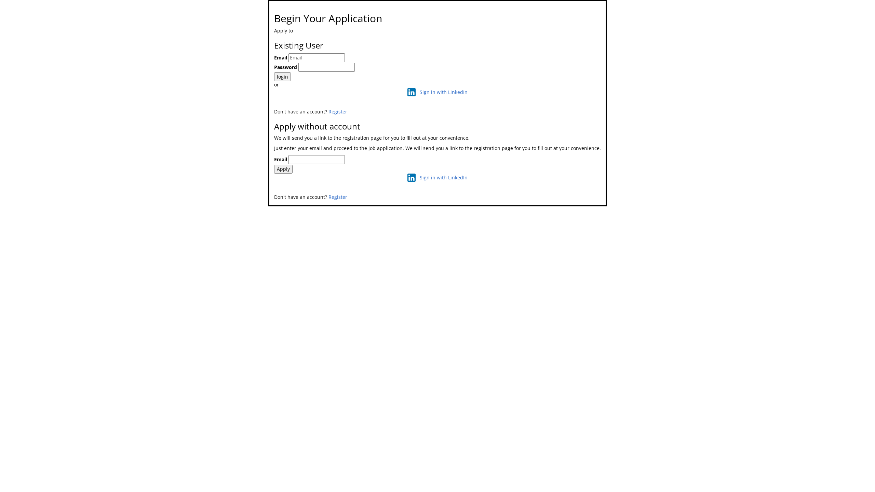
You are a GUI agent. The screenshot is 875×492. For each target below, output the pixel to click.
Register (337, 111)
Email (280, 57)
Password (285, 67)
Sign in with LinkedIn (444, 92)
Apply (283, 169)
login (282, 76)
